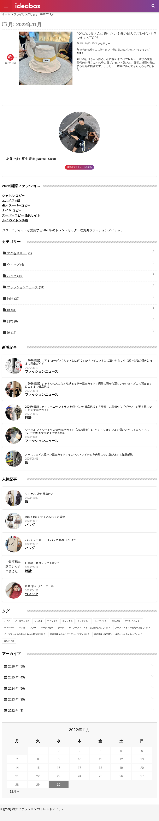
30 (58, 784)
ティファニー (83, 621)
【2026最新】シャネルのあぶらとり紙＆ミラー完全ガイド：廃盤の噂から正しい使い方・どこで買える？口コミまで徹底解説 (88, 385)
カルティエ (9, 641)
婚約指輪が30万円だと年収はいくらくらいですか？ (118, 634)
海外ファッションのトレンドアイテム (28, 5)
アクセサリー (19, 253)
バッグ (14, 276)
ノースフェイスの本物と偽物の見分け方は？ (24, 634)
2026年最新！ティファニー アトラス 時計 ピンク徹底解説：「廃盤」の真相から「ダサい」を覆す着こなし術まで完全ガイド (88, 408)
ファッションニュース (25, 287)
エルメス (116, 621)
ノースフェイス (22, 621)
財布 (12, 321)
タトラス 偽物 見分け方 (39, 493)
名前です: (13, 158)
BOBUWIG (9, 627)
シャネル (38, 621)
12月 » (14, 791)
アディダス (52, 621)
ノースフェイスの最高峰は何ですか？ (132, 627)
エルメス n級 (11, 200)
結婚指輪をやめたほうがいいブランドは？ (69, 634)
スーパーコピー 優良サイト (21, 215)
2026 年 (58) (16, 666)
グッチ (61, 627)
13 (89, 43)
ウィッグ (15, 264)
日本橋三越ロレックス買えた (42, 563)
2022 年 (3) (15, 710)
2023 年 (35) (16, 699)
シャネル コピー (13, 195)
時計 (12, 298)
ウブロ (33, 627)
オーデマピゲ (47, 627)
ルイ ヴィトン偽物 (15, 220)
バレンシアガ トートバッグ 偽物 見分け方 (50, 539)
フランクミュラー (133, 621)
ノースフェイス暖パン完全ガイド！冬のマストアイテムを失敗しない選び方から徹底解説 (79, 454)
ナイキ (7, 621)
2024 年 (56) (16, 688)
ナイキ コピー (12, 210)
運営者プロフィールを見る (79, 167)
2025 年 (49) (16, 677)
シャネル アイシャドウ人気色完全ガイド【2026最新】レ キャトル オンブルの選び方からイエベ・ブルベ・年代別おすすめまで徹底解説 (87, 431)
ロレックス (67, 621)
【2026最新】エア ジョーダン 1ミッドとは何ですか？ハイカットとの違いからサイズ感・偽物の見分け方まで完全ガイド (88, 362)
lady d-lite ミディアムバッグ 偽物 (45, 516)
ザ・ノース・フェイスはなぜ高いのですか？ (89, 627)
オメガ (22, 627)
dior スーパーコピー (16, 205)
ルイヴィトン (101, 621)
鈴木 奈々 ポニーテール (39, 586)
